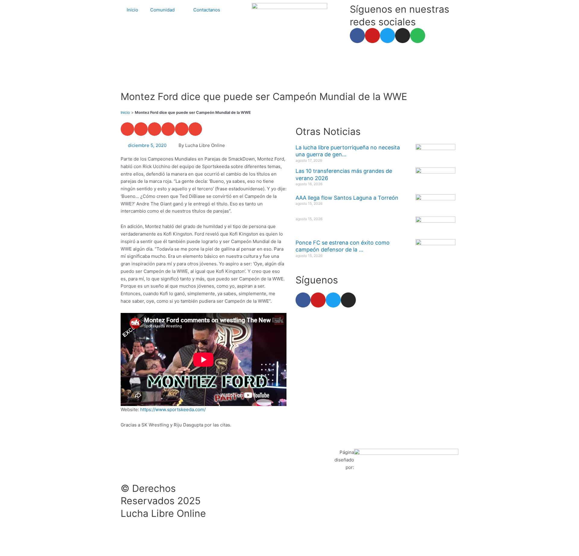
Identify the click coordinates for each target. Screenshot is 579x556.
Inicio (132, 10)
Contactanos (206, 10)
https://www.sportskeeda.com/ (173, 409)
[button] (127, 129)
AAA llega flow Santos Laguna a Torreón (347, 198)
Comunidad (162, 10)
